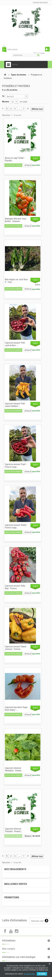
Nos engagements (15, 869)
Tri (3, 96)
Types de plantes (18, 74)
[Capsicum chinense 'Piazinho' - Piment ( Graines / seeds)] (22, 808)
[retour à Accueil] (5, 74)
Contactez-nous (40, 2)
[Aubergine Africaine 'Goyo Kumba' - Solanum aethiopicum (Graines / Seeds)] (22, 198)
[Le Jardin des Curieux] (26, 25)
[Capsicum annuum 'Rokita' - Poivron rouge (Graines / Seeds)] (22, 504)
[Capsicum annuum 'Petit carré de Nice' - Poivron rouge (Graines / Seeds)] (22, 322)
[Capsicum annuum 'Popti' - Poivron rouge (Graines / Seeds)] (22, 443)
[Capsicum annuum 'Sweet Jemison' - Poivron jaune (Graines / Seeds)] (22, 625)
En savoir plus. (29, 974)
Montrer (5, 101)
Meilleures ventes (15, 883)
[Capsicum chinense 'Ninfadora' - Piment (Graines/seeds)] (22, 747)
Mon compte (8, 948)
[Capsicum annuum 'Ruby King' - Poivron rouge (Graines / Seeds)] (22, 565)
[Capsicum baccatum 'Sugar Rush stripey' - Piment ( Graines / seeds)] (22, 686)
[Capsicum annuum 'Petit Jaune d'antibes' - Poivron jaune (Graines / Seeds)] (22, 382)
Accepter (41, 974)
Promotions (11, 897)
